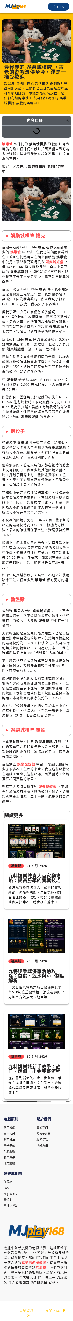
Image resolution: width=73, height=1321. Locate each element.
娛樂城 (7, 144)
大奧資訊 (26, 1310)
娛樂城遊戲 (55, 262)
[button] (41, 7)
